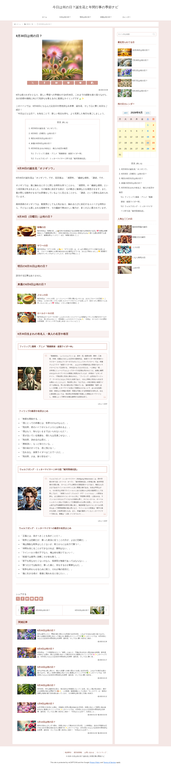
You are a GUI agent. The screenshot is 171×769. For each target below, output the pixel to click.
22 (148, 143)
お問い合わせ (89, 752)
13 (137, 137)
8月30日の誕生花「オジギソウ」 (44, 128)
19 (131, 143)
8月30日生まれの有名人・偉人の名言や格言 (49, 148)
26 (131, 149)
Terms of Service (110, 762)
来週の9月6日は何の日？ (41, 143)
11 (125, 137)
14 (142, 137)
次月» (148, 113)
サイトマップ (101, 752)
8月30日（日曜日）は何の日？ (43, 133)
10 (120, 137)
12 (131, 137)
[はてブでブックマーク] (56, 83)
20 (137, 143)
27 (137, 149)
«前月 (126, 113)
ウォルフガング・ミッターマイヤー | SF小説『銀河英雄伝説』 (61, 158)
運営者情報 (78, 752)
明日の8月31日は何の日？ (42, 138)
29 (148, 149)
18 (125, 143)
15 (148, 137)
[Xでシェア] (32, 83)
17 (120, 143)
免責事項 (68, 752)
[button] (92, 83)
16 (153, 137)
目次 (59, 122)
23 (153, 143)
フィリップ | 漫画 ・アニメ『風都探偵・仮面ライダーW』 (59, 153)
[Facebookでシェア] (44, 83)
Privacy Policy (95, 762)
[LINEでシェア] (80, 83)
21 (142, 143)
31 (120, 154)
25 (125, 149)
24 (120, 149)
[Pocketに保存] (68, 83)
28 (142, 149)
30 (153, 149)
